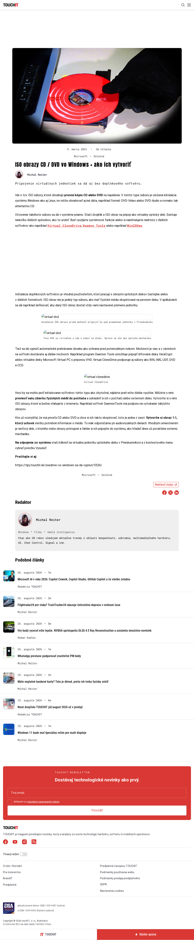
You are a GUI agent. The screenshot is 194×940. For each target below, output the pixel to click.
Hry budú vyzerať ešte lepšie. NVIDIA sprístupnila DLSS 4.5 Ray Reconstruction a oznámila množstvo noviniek (84, 630)
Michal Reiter (37, 174)
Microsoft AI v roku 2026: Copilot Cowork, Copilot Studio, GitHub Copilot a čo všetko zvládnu (74, 579)
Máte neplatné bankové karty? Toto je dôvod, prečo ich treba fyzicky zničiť (63, 681)
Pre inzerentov (12, 872)
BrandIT (8, 878)
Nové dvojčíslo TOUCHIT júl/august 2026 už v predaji (50, 707)
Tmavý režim (11, 854)
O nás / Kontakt (12, 865)
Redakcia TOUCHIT (30, 586)
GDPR (103, 884)
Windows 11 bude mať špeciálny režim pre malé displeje (52, 733)
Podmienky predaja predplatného (120, 878)
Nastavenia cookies (112, 890)
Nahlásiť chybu (164, 484)
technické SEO (12, 924)
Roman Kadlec (27, 637)
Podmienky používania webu (117, 872)
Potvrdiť (97, 810)
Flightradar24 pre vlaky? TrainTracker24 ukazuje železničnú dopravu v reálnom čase (69, 605)
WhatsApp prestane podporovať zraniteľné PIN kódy (49, 656)
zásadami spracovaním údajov (43, 801)
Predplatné (9, 884)
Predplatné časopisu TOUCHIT (118, 865)
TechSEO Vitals (43, 924)
